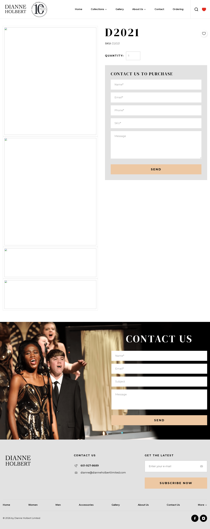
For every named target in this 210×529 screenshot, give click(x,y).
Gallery (120, 9)
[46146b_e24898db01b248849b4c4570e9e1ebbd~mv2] (204, 9)
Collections (97, 9)
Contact (159, 9)
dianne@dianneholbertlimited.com (103, 472)
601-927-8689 (90, 465)
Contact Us (173, 505)
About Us (137, 9)
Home (78, 9)
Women (33, 505)
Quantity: (114, 55)
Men (58, 505)
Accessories (86, 505)
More (201, 505)
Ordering (178, 9)
